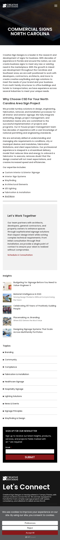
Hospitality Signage (14, 389)
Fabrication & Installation (17, 374)
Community (11, 359)
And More (10, 196)
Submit (30, 457)
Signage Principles (13, 411)
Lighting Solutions (13, 396)
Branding (9, 352)
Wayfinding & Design (15, 418)
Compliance (11, 367)
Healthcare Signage (14, 381)
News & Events (12, 403)
